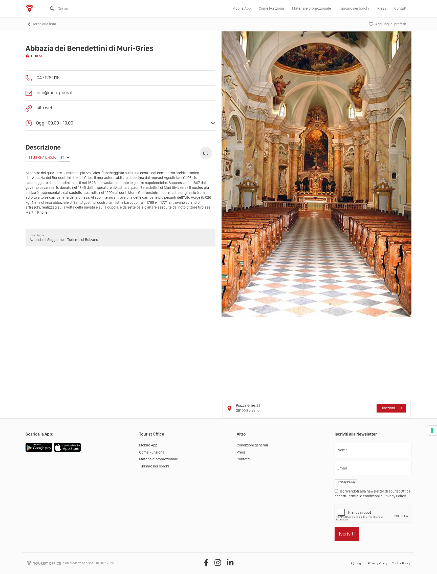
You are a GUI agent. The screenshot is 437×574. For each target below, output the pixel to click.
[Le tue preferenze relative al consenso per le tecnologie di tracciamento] (432, 430)
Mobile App (241, 8)
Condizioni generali (252, 445)
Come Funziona (271, 8)
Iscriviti (347, 534)
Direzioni (388, 408)
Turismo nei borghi (354, 8)
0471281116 (48, 77)
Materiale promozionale (311, 8)
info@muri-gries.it (55, 92)
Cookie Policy (401, 563)
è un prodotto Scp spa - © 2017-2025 (88, 563)
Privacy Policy (346, 482)
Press (381, 8)
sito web (45, 108)
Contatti (400, 8)
